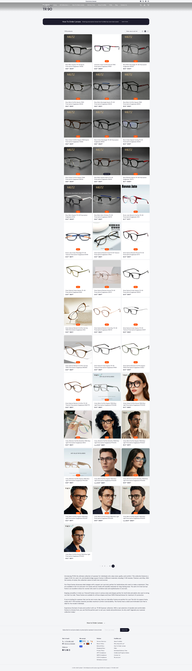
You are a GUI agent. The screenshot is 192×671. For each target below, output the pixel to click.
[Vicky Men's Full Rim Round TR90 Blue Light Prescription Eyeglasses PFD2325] (107, 504)
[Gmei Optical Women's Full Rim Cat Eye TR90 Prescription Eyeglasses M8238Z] (78, 353)
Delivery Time (91, 5)
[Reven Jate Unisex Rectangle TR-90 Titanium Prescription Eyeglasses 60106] (78, 240)
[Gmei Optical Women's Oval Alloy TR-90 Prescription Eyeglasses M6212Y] (107, 316)
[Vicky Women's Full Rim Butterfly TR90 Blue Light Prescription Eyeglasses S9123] (78, 429)
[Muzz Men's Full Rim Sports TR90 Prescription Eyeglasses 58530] (78, 90)
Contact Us (124, 5)
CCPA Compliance (102, 657)
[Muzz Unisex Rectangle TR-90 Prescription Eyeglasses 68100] (107, 127)
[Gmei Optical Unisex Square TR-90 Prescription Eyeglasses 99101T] (136, 278)
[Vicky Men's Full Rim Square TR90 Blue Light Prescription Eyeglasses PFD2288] (107, 391)
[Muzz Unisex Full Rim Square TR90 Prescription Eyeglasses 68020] (78, 165)
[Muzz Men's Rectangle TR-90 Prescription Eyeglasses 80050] (136, 52)
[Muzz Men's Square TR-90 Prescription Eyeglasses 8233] (78, 203)
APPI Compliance (101, 653)
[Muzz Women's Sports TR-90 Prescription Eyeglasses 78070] (136, 165)
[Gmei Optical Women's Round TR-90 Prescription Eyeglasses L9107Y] (107, 278)
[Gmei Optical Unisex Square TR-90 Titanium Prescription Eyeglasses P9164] (107, 353)
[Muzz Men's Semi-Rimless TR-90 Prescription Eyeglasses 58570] (107, 203)
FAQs (110, 5)
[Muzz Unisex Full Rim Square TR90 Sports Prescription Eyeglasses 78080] (78, 127)
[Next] (113, 566)
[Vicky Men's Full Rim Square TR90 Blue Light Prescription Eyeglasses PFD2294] (107, 466)
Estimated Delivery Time (120, 650)
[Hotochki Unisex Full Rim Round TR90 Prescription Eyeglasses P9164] (107, 52)
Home (55, 5)
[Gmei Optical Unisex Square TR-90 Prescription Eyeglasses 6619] (78, 278)
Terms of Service (101, 641)
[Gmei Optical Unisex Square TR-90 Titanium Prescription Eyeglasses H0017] (136, 316)
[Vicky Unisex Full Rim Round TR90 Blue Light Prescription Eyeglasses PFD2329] (136, 391)
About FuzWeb (102, 5)
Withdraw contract (102, 659)
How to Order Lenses (96, 623)
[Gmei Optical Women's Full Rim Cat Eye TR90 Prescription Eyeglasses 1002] (78, 316)
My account (117, 657)
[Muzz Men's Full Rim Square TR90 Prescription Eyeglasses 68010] (136, 90)
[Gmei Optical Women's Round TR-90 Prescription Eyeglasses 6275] (136, 240)
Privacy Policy (100, 650)
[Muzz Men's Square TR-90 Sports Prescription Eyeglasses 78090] (78, 52)
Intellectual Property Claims (121, 653)
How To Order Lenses (91, 1)
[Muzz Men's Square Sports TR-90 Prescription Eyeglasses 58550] (107, 165)
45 (110, 566)
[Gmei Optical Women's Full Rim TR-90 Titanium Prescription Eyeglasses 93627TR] (78, 391)
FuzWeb (46, 5)
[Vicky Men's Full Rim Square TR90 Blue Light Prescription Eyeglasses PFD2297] (78, 504)
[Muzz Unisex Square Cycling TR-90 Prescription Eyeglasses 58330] (136, 127)
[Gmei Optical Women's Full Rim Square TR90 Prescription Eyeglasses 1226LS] (136, 353)
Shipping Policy (101, 648)
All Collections (64, 5)
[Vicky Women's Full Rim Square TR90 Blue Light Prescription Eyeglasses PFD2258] (78, 466)
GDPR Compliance (102, 655)
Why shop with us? (119, 643)
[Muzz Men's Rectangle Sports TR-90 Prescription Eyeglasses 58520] (107, 90)
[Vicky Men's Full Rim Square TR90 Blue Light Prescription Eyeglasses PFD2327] (136, 429)
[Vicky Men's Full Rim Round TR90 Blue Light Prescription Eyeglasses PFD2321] (78, 542)
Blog (116, 5)
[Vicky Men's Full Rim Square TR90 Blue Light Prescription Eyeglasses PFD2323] (136, 504)
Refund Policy (100, 646)
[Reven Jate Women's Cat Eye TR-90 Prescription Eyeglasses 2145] (136, 203)
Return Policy (100, 643)
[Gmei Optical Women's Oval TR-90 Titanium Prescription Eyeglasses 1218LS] (107, 240)
